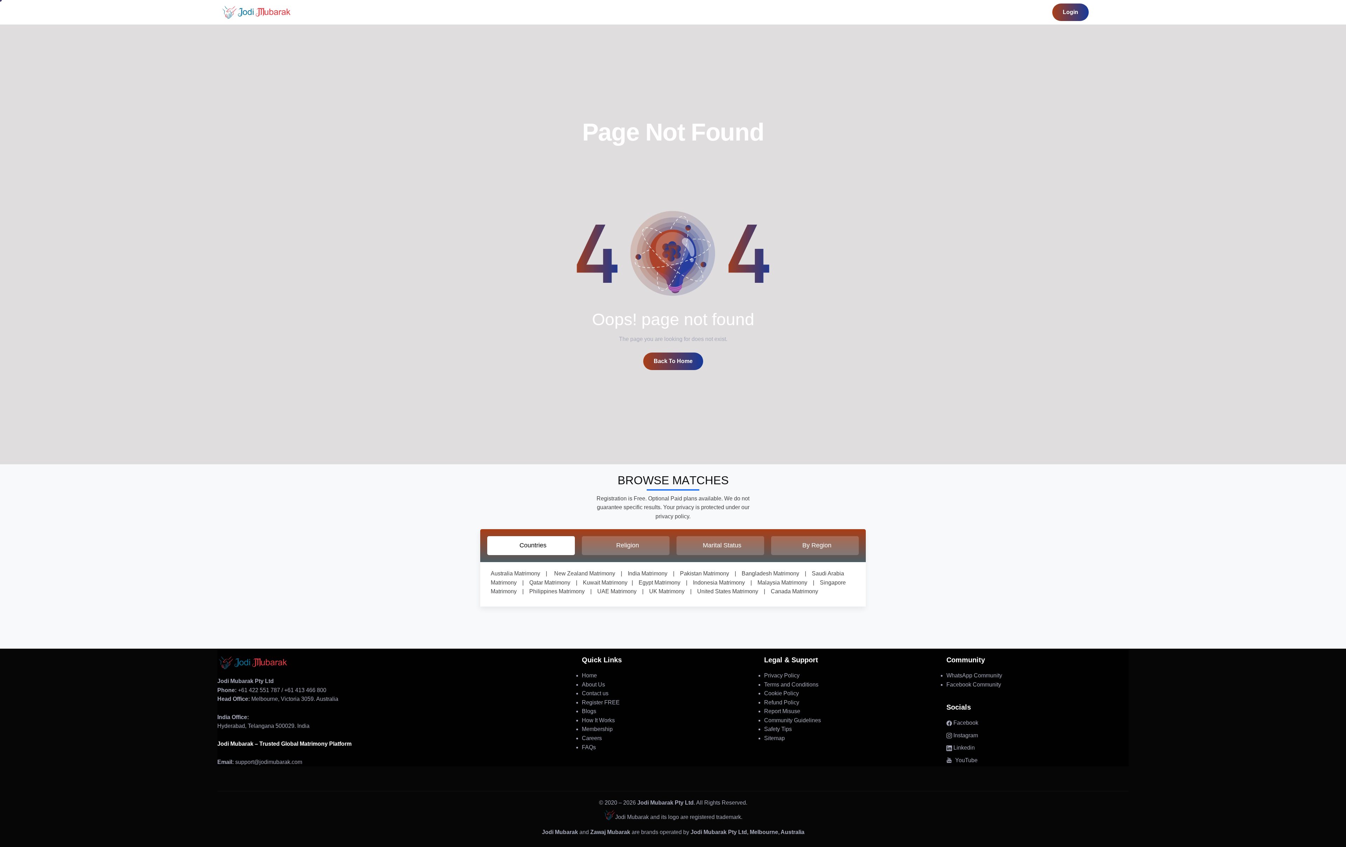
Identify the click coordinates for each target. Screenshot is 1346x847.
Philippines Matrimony (554, 591)
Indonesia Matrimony (716, 583)
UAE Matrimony (614, 591)
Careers (592, 738)
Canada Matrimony (791, 591)
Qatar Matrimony (547, 583)
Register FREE (601, 702)
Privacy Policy (782, 675)
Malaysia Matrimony (779, 583)
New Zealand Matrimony (584, 573)
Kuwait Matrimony (602, 583)
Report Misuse (782, 711)
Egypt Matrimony (656, 583)
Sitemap (774, 738)
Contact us (595, 693)
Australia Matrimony (515, 573)
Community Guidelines (792, 720)
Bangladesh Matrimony (767, 573)
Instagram (965, 735)
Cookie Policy (781, 693)
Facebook (965, 723)
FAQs (589, 747)
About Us (593, 685)
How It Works (598, 720)
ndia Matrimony (648, 573)
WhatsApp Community (974, 675)
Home (589, 675)
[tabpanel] (673, 584)
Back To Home (673, 361)
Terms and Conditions (791, 685)
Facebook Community (973, 685)
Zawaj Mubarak (610, 832)
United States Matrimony (725, 591)
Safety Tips (778, 729)
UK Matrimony (664, 591)
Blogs (589, 711)
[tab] (531, 545)
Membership (597, 729)
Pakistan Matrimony (701, 573)
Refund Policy (781, 702)
